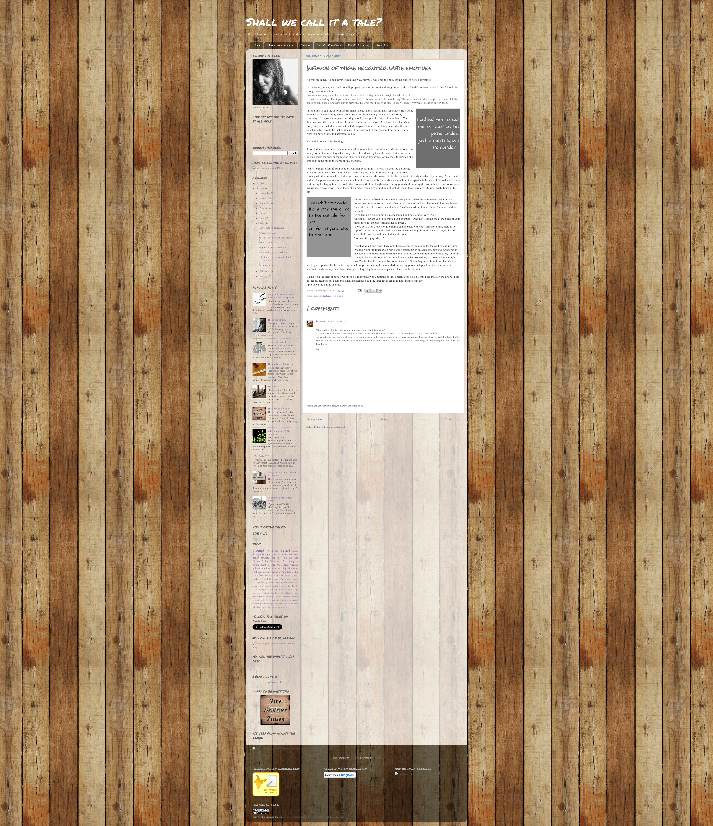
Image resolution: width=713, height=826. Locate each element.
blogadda (279, 600)
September (265, 203)
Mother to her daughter (280, 45)
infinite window (261, 568)
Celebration (274, 578)
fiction (256, 557)
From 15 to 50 (275, 593)
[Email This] (366, 291)
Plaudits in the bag (358, 45)
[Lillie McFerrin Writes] (275, 723)
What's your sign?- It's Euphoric (279, 432)
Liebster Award (267, 596)
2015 (259, 183)
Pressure (277, 596)
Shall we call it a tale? (314, 22)
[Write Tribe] (275, 681)
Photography (286, 578)
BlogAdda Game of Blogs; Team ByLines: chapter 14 (281, 296)
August (264, 208)
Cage (296, 589)
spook (262, 607)
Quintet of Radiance (290, 596)
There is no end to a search (272, 247)
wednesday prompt (272, 607)
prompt (258, 550)
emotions (317, 295)
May (262, 223)
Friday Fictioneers (271, 561)
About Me (382, 45)
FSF (278, 557)
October (264, 198)
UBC (279, 564)
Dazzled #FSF (261, 456)
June (262, 218)
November (265, 193)
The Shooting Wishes (279, 408)
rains (296, 603)
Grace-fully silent (277, 341)
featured (327, 295)
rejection (256, 607)
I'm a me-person (267, 265)
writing (282, 571)
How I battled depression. (272, 227)
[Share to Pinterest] (380, 291)
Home (256, 45)
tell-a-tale (338, 295)
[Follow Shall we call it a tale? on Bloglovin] (340, 776)
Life (289, 571)
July (262, 213)
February (265, 271)
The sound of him (277, 319)
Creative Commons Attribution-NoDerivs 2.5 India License (313, 816)
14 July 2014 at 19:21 (337, 321)
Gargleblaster (291, 554)
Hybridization (287, 593)
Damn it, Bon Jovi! (268, 242)
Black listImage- (286, 589)
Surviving (288, 575)
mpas (276, 603)
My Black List (275, 386)
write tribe (289, 585)
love (261, 585)
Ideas (296, 593)
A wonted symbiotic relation (273, 252)
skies (266, 585)
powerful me (268, 557)
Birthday (273, 589)
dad (285, 600)
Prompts (305, 45)
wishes (274, 571)
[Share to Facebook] (377, 291)
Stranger (320, 321)
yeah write (277, 554)
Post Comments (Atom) (332, 426)
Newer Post (314, 419)
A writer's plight (267, 232)
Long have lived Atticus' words (280, 499)
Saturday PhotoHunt (329, 45)
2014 (259, 188)
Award (265, 578)
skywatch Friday (276, 585)
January (264, 276)
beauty (264, 582)
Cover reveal (258, 593)
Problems (257, 571)
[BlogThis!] (370, 291)
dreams (267, 571)
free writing (291, 564)
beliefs (271, 582)
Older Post (453, 419)
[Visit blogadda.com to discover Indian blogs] (275, 647)
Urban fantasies (259, 600)
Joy (284, 561)
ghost (289, 600)
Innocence (257, 596)
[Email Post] (359, 290)
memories (268, 603)
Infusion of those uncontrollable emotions (275, 258)
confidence (293, 582)
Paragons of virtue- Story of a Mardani (282, 474)
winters (283, 607)
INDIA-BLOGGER (408, 774)
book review (281, 582)
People (271, 564)
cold (296, 575)
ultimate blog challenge (285, 568)
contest (256, 585)
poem (291, 603)
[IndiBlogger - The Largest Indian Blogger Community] (266, 795)
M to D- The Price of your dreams (276, 237)
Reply (318, 349)
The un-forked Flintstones (281, 364)
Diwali (266, 593)
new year (283, 603)
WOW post (270, 600)
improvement (258, 603)
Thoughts (266, 554)
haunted (295, 600)
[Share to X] (373, 291)
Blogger (377, 757)
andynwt (354, 757)
